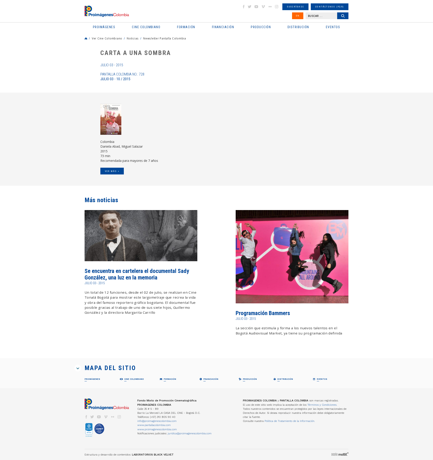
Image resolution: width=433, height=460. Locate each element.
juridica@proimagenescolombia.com (190, 433)
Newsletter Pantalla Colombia (164, 38)
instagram (276, 6)
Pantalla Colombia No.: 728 (122, 76)
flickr (270, 6)
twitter (249, 6)
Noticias (133, 38)
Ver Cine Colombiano (107, 38)
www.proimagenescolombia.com (157, 429)
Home (86, 38)
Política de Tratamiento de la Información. (290, 421)
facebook (243, 6)
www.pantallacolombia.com (154, 425)
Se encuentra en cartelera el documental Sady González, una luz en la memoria (137, 274)
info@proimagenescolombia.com (157, 421)
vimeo (263, 6)
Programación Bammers (263, 313)
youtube (256, 6)
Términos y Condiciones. (322, 404)
